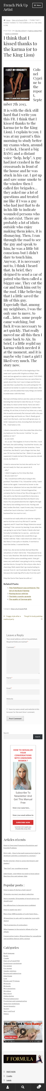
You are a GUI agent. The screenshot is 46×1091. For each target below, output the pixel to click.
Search (6, 733)
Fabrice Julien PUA (35, 31)
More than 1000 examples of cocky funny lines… (21, 914)
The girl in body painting (33, 617)
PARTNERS (11, 1072)
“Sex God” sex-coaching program (16, 868)
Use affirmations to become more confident (20, 905)
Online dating (9, 996)
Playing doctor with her (18, 593)
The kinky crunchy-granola (20, 596)
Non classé (8, 993)
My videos (7, 991)
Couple (6, 958)
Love (5, 978)
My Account (7, 1087)
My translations (9, 988)
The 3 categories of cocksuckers (15, 925)
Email (9, 688)
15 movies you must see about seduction (19, 894)
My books (7, 983)
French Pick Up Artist (16, 7)
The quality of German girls (20, 599)
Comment (10, 647)
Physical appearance (11, 999)
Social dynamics (9, 1006)
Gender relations (10, 971)
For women (8, 966)
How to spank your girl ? (12, 910)
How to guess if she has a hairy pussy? (17, 890)
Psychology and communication (15, 1001)
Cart (35, 1085)
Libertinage (8, 976)
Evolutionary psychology (13, 963)
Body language (9, 953)
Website (9, 699)
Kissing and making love (12, 973)
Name (9, 678)
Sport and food (9, 1011)
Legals (8, 1080)
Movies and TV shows (12, 981)
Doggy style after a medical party (12, 617)
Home (8, 20)
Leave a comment (11, 34)
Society (6, 1009)
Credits (9, 1076)
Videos (6, 1014)
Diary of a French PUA (19, 20)
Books (6, 956)
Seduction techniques (12, 1004)
